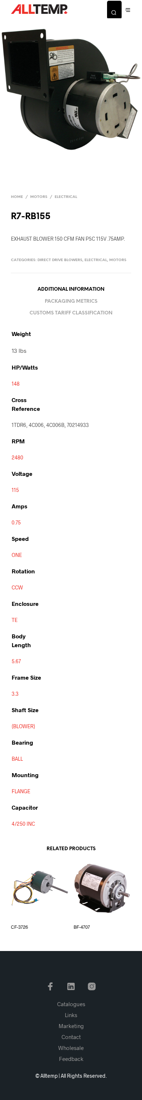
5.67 (16, 661)
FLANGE (21, 791)
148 (16, 384)
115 (15, 490)
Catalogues (71, 1004)
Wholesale (71, 1047)
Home (17, 197)
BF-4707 (82, 927)
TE (14, 620)
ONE (17, 555)
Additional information (71, 289)
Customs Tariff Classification (71, 313)
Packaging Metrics (71, 301)
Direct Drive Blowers (60, 260)
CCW (17, 587)
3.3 (15, 694)
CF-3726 (19, 927)
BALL (17, 759)
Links (71, 1015)
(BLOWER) (23, 726)
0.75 (16, 522)
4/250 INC (23, 824)
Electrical (66, 197)
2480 (17, 457)
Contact (71, 1037)
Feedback (71, 1058)
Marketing (71, 1026)
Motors (38, 197)
